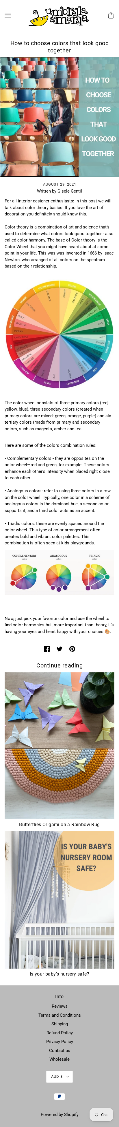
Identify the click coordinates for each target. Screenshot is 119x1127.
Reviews (60, 1006)
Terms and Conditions (59, 1015)
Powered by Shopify (60, 1114)
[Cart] (112, 16)
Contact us (59, 1050)
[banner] (59, 15)
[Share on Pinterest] (72, 648)
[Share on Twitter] (59, 648)
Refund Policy (60, 1032)
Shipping (59, 1024)
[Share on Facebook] (46, 648)
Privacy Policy (59, 1041)
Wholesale (59, 1059)
